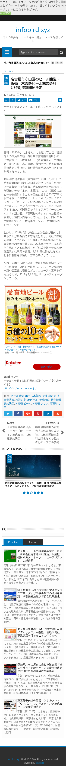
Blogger (40, 762)
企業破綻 (47, 395)
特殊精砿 (44, 399)
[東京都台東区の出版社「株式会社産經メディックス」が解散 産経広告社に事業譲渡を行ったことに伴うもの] (10, 634)
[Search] (61, 52)
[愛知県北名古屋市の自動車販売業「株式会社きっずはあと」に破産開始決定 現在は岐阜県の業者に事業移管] (10, 669)
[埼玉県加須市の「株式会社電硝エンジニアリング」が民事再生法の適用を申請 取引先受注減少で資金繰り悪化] (10, 595)
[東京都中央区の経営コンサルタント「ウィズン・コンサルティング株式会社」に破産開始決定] (10, 705)
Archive (33, 542)
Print (23, 100)
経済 (56, 395)
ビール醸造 (17, 395)
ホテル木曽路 (33, 395)
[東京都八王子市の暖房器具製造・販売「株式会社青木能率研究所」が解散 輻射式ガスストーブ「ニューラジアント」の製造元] (10, 556)
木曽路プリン (40, 403)
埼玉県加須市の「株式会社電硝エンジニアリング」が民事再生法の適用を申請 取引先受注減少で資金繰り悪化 (39, 593)
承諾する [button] (5, 13)
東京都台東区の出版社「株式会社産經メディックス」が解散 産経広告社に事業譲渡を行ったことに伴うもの (39, 632)
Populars (13, 542)
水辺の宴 (20, 399)
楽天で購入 (46, 366)
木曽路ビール (23, 403)
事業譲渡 (9, 399)
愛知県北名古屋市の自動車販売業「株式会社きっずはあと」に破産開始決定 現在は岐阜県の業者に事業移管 (41, 668)
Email (35, 100)
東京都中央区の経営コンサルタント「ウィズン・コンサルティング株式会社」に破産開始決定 (39, 703)
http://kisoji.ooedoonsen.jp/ (20, 388)
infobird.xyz (33, 29)
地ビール (32, 399)
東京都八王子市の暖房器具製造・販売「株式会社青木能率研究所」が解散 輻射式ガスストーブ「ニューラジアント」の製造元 (39, 555)
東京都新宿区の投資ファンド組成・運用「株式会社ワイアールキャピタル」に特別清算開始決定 (33, 484)
